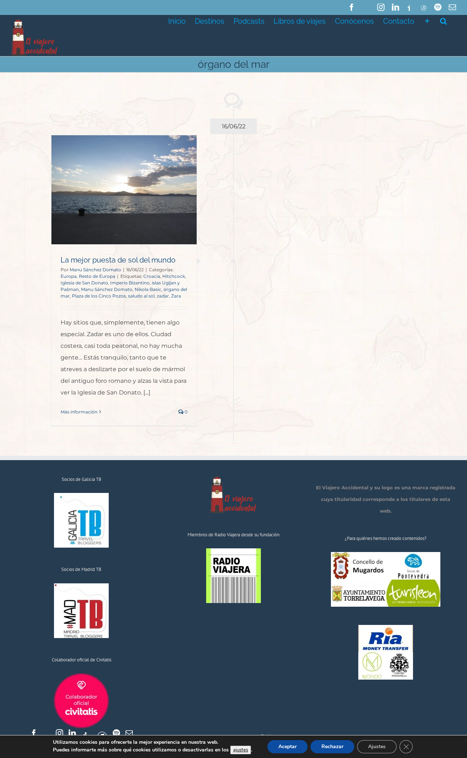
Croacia (151, 276)
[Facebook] (34, 733)
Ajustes (377, 746)
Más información (79, 412)
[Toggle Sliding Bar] (427, 20)
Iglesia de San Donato (84, 282)
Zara (176, 296)
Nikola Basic (148, 289)
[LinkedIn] (72, 733)
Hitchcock (173, 276)
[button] (443, 20)
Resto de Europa (97, 276)
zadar (163, 296)
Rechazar (332, 746)
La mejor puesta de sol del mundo (118, 260)
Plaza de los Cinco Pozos (99, 296)
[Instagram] (59, 733)
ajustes (240, 750)
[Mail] (129, 733)
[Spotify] (116, 733)
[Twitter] (46, 733)
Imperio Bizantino (130, 282)
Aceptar (287, 746)
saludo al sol (141, 296)
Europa (69, 276)
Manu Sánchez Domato (95, 269)
